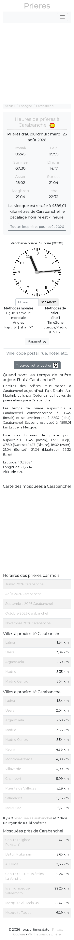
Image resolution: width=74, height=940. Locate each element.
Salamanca (13, 798)
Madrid (10, 672)
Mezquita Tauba (18, 913)
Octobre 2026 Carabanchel (26, 613)
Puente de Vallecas (20, 788)
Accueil (10, 106)
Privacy (58, 929)
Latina (10, 642)
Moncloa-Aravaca (18, 759)
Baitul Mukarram (18, 854)
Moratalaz (13, 808)
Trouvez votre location (34, 365)
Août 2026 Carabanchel (24, 594)
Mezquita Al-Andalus (21, 903)
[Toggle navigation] (62, 17)
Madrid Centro (16, 681)
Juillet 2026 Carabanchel (25, 584)
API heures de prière (44, 934)
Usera (9, 652)
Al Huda (11, 864)
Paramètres (37, 341)
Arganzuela (14, 662)
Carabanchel (45, 106)
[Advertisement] (37, 63)
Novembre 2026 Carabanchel (28, 623)
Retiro (10, 749)
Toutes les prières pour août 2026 (37, 227)
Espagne (25, 106)
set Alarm (48, 302)
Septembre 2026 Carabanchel (29, 604)
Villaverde (13, 769)
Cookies (19, 934)
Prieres (37, 5)
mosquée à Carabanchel (33, 818)
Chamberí (13, 779)
